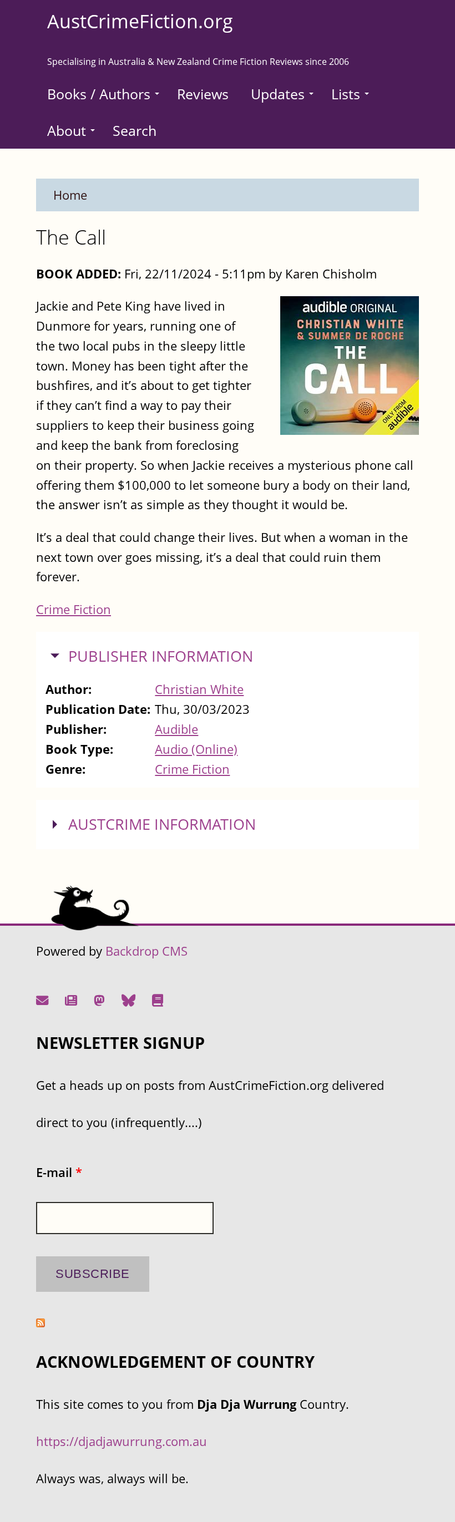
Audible (176, 729)
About (66, 130)
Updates (278, 93)
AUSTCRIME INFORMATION (162, 824)
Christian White (199, 689)
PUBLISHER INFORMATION (160, 656)
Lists (345, 93)
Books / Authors (98, 93)
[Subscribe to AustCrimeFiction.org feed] (40, 1322)
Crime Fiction (73, 609)
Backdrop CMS (146, 951)
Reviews (203, 93)
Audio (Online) (196, 749)
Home (70, 195)
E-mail (59, 1172)
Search (134, 130)
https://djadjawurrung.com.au (121, 1441)
